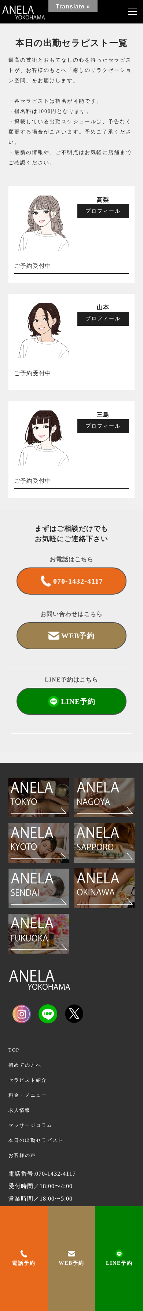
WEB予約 (71, 1263)
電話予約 (24, 1263)
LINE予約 (119, 1263)
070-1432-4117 (78, 581)
